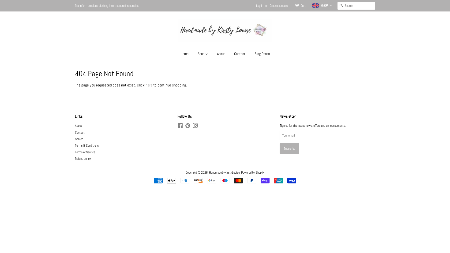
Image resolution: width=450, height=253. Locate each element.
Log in (259, 6)
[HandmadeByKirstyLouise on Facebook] (180, 126)
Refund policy (83, 158)
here (149, 85)
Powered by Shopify (253, 172)
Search (79, 139)
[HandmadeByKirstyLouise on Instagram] (195, 126)
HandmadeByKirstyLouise (224, 172)
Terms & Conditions (87, 145)
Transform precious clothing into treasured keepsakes (107, 6)
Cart (303, 6)
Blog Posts (262, 53)
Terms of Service (85, 152)
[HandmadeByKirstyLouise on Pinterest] (187, 126)
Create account (279, 6)
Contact (239, 53)
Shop (201, 53)
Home (184, 53)
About (221, 53)
